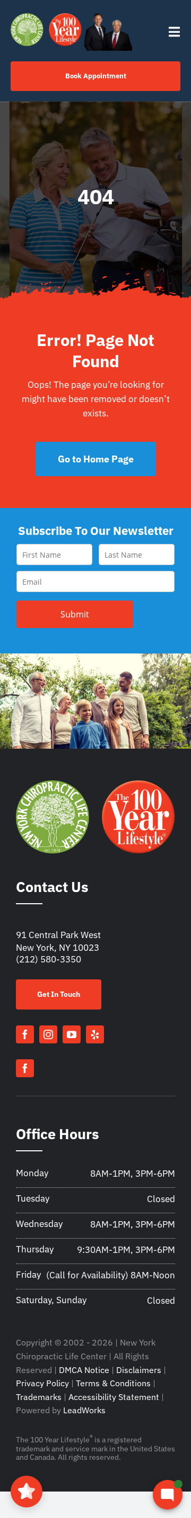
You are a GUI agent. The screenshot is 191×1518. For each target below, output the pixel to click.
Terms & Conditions (113, 1383)
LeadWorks (84, 1410)
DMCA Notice (84, 1370)
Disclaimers (138, 1370)
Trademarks (39, 1397)
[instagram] (48, 1034)
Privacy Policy (42, 1383)
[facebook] (25, 1034)
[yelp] (95, 1034)
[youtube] (72, 1034)
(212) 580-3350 (48, 959)
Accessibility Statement (113, 1397)
